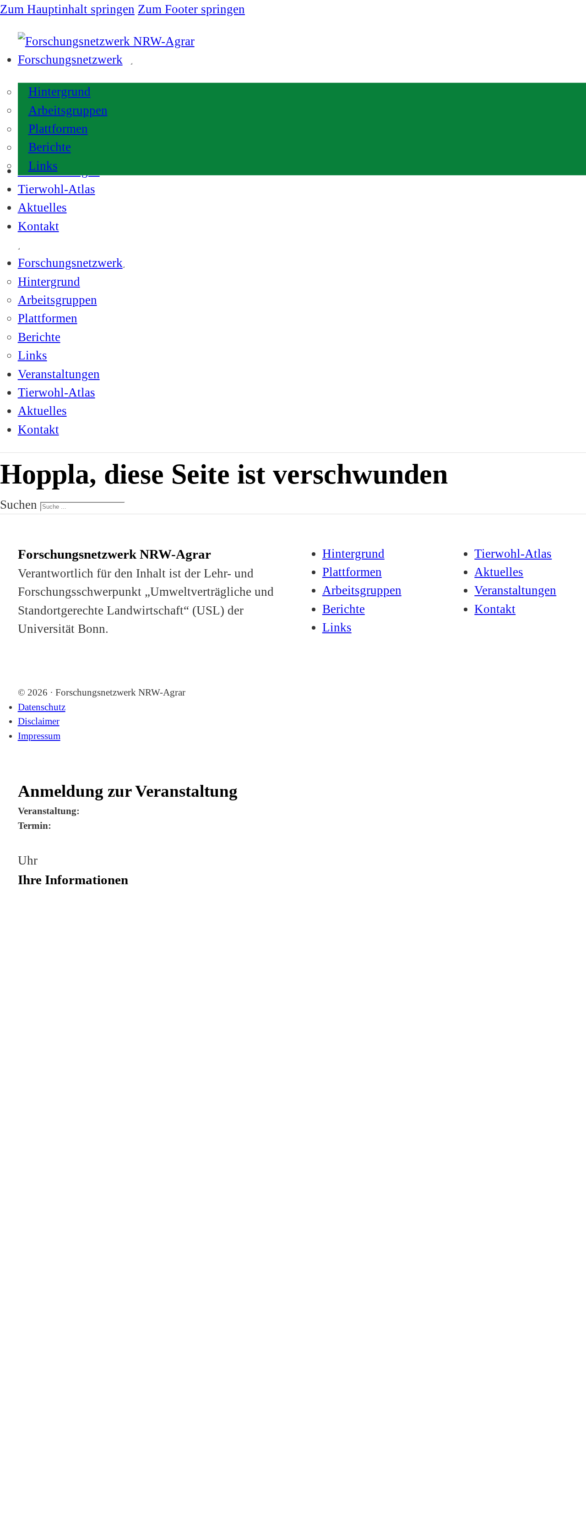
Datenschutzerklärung (115, 1371)
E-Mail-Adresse (37, 1194)
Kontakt (38, 226)
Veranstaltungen (59, 374)
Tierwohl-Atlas (56, 189)
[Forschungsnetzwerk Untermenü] (131, 64)
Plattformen (58, 129)
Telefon (27, 1156)
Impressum (39, 735)
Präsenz (45, 1245)
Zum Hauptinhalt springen (67, 9)
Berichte (49, 147)
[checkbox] (21, 1246)
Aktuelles (42, 207)
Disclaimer (39, 721)
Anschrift (30, 1006)
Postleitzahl (32, 1044)
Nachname (31, 931)
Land (25, 1119)
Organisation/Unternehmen (52, 969)
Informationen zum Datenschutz (59, 1332)
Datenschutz (41, 707)
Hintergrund (59, 92)
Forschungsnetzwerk (70, 59)
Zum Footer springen (191, 9)
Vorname (29, 894)
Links (43, 166)
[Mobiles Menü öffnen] (19, 249)
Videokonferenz (66, 1263)
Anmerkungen (36, 1286)
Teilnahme (31, 1232)
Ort (22, 1081)
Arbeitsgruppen (68, 110)
